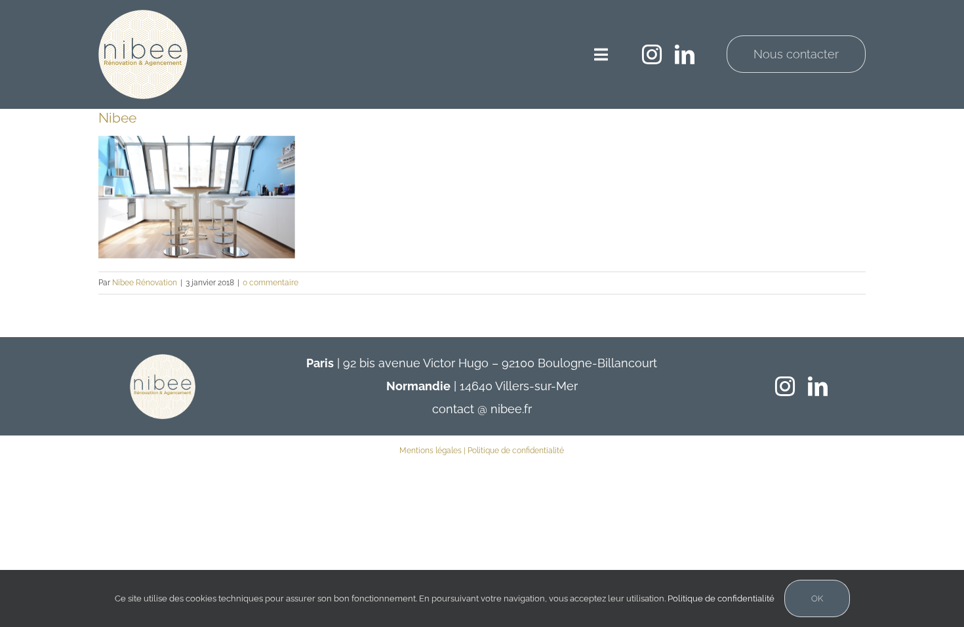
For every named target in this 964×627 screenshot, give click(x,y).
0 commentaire (270, 282)
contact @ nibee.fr (482, 409)
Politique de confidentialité (516, 450)
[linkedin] (684, 54)
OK (817, 598)
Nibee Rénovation (144, 282)
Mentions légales (430, 450)
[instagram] (652, 54)
